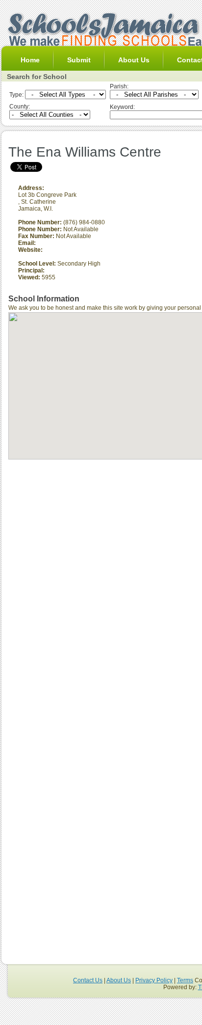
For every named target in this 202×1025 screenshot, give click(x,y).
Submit (79, 60)
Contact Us (87, 980)
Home (30, 60)
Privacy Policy (154, 980)
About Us (134, 60)
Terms (185, 980)
